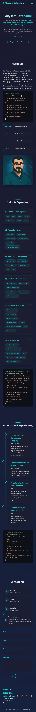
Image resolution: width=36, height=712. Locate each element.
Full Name (6, 632)
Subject (5, 649)
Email (5, 640)
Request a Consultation (18, 42)
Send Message (10, 676)
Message (6, 657)
